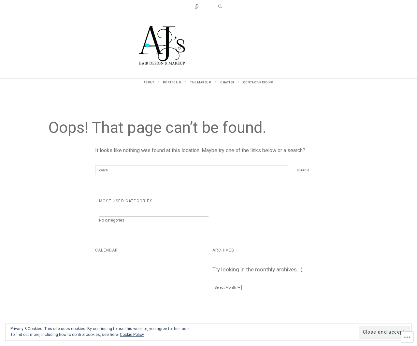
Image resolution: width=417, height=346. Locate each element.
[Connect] (196, 7)
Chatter (227, 82)
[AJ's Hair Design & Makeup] (208, 45)
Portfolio (172, 82)
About (149, 82)
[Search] (220, 7)
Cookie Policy (132, 334)
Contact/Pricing (258, 82)
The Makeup (200, 82)
